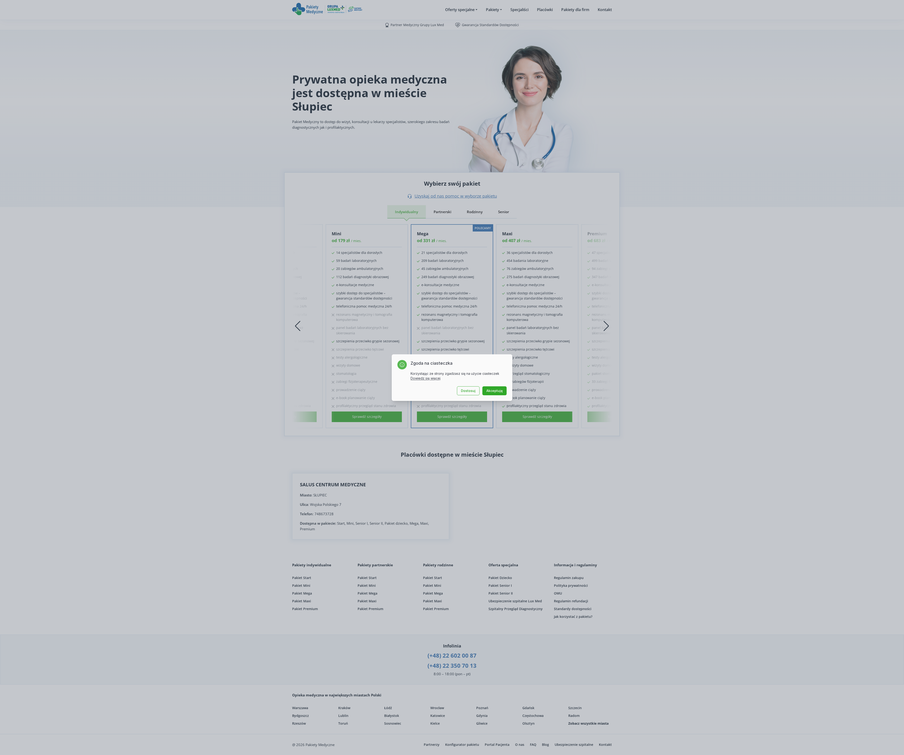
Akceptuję (494, 391)
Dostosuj (468, 391)
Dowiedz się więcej (425, 378)
